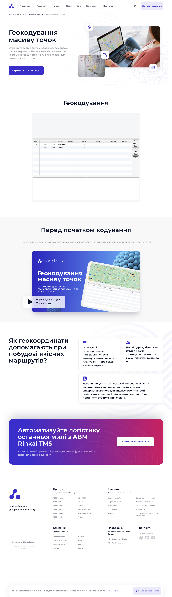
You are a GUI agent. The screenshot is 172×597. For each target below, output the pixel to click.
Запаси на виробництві (145, 498)
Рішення (41, 6)
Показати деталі (113, 591)
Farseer (80, 517)
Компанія (91, 6)
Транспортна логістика (145, 505)
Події (69, 6)
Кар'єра (56, 548)
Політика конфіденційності (23, 542)
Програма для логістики (35, 14)
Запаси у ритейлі (114, 498)
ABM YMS (81, 502)
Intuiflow (81, 505)
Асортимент (113, 505)
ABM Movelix (58, 517)
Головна (11, 14)
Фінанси (111, 513)
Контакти (108, 6)
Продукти (25, 6)
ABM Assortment (59, 505)
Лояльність (112, 509)
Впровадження (59, 537)
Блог (79, 6)
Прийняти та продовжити (147, 591)
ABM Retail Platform (115, 543)
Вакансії (81, 537)
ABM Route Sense (84, 513)
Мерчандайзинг (114, 502)
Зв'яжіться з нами (146, 534)
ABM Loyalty (58, 509)
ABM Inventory (58, 498)
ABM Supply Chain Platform (118, 539)
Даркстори (140, 509)
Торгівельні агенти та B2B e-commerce (147, 514)
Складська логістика (144, 502)
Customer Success (60, 540)
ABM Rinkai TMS (84, 509)
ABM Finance (58, 513)
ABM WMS (82, 498)
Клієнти (57, 6)
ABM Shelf (57, 502)
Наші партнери (59, 544)
